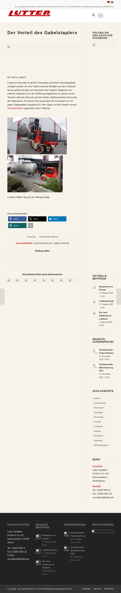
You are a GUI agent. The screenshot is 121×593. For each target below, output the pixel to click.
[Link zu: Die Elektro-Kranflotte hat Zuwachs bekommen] (38, 283)
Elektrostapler (42, 243)
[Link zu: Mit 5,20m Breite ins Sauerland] (20, 283)
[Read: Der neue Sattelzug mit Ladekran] (95, 313)
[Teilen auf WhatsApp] (42, 259)
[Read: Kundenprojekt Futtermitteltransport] (95, 351)
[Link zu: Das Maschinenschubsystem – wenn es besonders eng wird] (29, 283)
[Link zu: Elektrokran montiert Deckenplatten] (11, 283)
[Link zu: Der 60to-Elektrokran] (73, 283)
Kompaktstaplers (15, 108)
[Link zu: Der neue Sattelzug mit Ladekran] (46, 283)
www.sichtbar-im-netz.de (63, 589)
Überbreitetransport (101, 445)
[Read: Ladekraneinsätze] (95, 302)
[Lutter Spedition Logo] (29, 15)
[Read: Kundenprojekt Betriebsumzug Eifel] (95, 365)
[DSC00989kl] (42, 58)
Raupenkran (98, 440)
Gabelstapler (61, 243)
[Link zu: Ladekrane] (64, 283)
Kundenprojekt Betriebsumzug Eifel (106, 367)
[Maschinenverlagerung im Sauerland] (2, 296)
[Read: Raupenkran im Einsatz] (95, 288)
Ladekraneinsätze (107, 301)
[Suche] (92, 15)
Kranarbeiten (98, 426)
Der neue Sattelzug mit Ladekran (105, 315)
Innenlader (97, 422)
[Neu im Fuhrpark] (118, 296)
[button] (17, 218)
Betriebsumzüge (100, 403)
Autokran (97, 398)
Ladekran (97, 431)
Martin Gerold (51, 237)
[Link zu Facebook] (111, 15)
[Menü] (99, 15)
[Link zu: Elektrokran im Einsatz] (55, 283)
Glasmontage (98, 417)
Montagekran (98, 436)
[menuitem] (92, 15)
